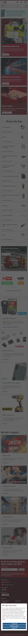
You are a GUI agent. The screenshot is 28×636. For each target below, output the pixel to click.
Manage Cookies (14, 626)
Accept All (14, 624)
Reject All (14, 628)
